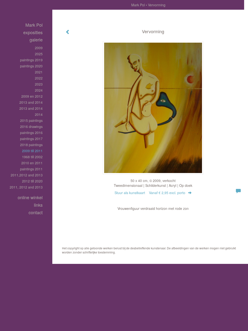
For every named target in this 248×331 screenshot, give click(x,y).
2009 (39, 47)
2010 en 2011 (32, 162)
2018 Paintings (31, 144)
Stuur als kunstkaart (150, 192)
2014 (39, 114)
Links (38, 205)
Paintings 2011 (31, 168)
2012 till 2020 (32, 181)
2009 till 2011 (32, 150)
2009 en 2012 (32, 96)
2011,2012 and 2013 (27, 175)
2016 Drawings (31, 126)
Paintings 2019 (31, 59)
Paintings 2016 (31, 132)
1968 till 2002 (32, 156)
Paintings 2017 (31, 138)
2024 (39, 90)
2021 (39, 72)
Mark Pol (138, 4)
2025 (39, 53)
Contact (36, 212)
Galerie (36, 40)
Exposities (33, 32)
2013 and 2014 (31, 102)
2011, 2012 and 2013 (26, 187)
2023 (39, 84)
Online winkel (30, 197)
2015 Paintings (31, 120)
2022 (39, 78)
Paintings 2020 (31, 65)
